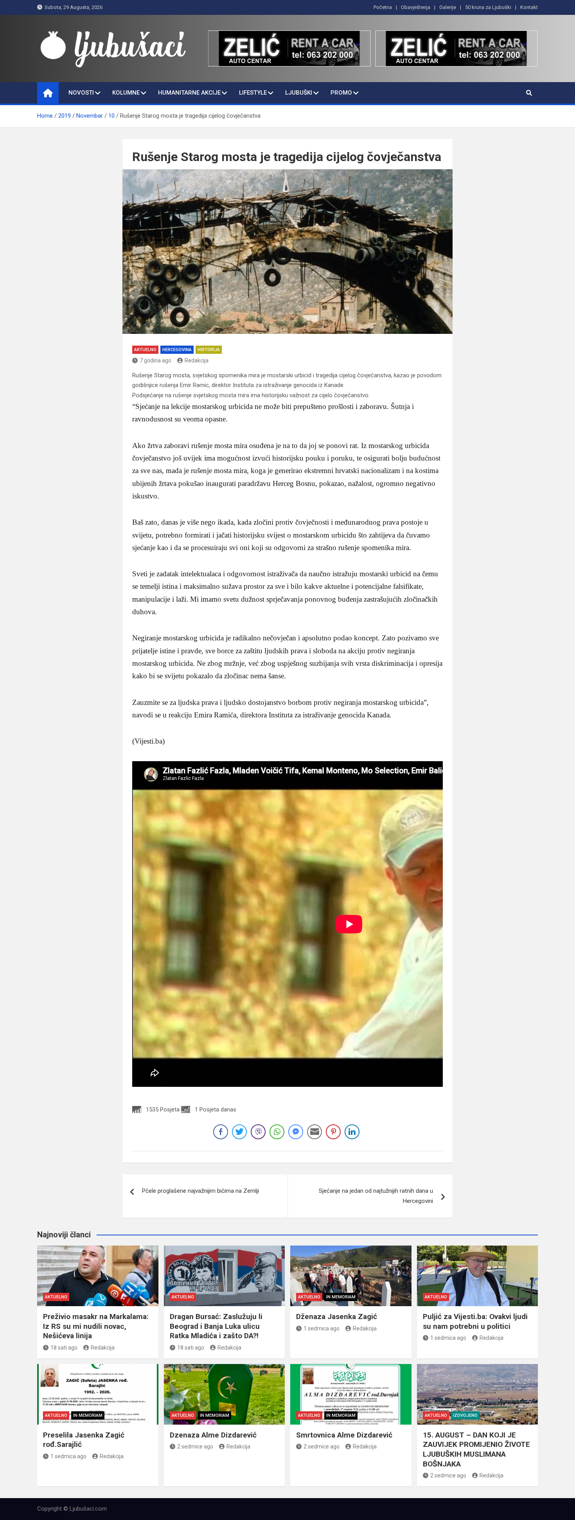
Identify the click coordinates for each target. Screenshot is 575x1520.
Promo (341, 92)
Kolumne (126, 92)
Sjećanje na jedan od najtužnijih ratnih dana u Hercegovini (376, 1196)
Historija (209, 349)
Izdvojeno (465, 1415)
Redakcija (196, 360)
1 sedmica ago (322, 1328)
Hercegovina (177, 349)
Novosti (81, 92)
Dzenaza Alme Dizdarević (213, 1434)
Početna (383, 7)
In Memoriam (341, 1297)
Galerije (447, 7)
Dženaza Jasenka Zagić (336, 1316)
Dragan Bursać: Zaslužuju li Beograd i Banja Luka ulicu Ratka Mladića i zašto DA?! (216, 1326)
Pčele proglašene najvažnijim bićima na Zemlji (200, 1190)
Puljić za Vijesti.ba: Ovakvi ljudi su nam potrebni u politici (475, 1321)
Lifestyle (253, 92)
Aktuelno (145, 349)
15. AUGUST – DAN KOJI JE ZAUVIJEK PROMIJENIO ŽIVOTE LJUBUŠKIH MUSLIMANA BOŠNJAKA (476, 1449)
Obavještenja (415, 7)
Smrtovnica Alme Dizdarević (344, 1434)
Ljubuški (298, 92)
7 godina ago (155, 360)
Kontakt (529, 7)
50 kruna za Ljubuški (488, 7)
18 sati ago (63, 1347)
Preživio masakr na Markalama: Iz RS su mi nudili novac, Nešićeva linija (96, 1326)
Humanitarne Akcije (189, 92)
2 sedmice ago (195, 1446)
